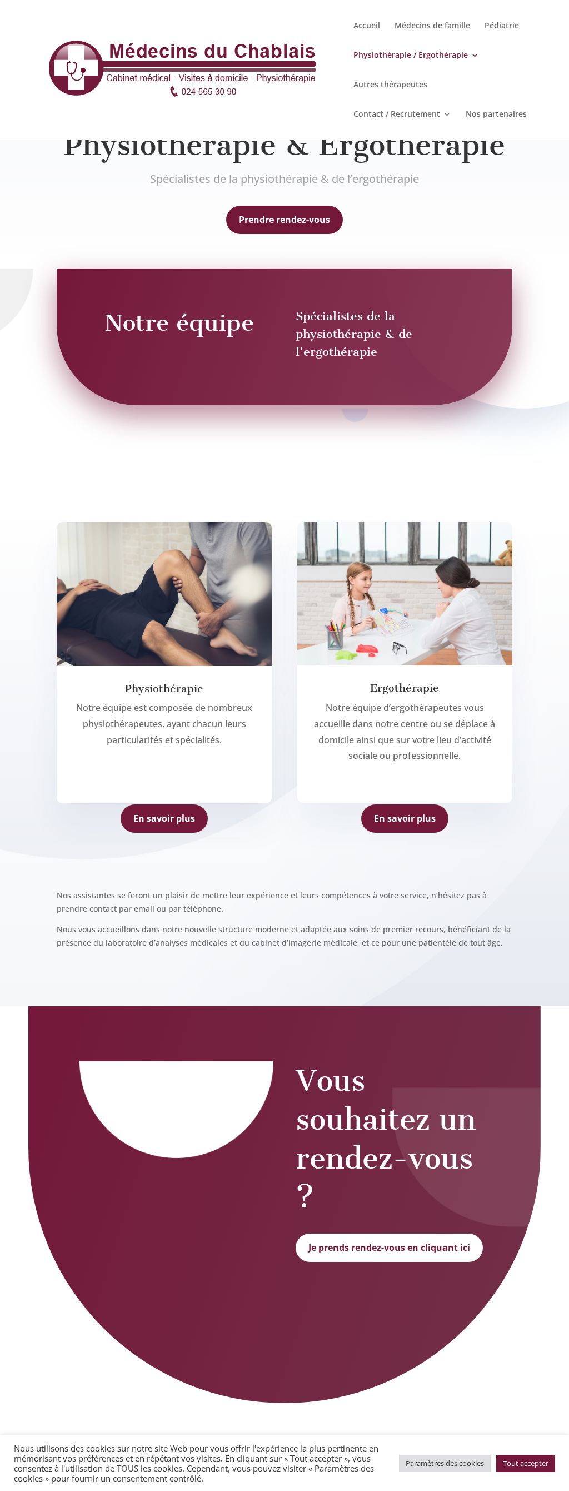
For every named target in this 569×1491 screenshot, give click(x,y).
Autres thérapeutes (390, 85)
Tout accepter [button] (525, 1463)
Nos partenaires (496, 114)
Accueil (366, 26)
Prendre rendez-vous (284, 219)
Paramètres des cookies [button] (445, 1463)
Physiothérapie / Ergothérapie (410, 55)
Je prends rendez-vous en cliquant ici (389, 1247)
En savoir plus (164, 818)
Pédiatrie (502, 26)
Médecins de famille (432, 26)
